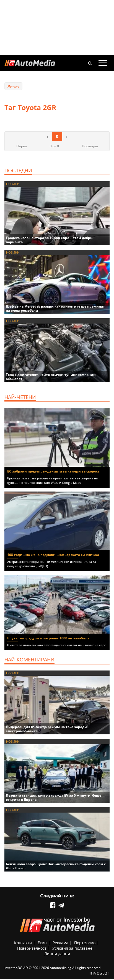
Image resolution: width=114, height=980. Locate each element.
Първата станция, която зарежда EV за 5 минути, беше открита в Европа (53, 797)
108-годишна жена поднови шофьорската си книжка (53, 554)
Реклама (60, 942)
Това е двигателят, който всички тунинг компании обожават (51, 376)
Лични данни (57, 953)
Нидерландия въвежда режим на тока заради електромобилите (46, 728)
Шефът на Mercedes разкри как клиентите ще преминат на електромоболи (55, 308)
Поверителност (31, 948)
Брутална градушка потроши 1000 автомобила (48, 638)
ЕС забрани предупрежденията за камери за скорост (53, 471)
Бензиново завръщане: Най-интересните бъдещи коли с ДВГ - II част (56, 866)
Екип (42, 942)
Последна (90, 146)
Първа (21, 146)
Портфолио (84, 942)
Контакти (23, 942)
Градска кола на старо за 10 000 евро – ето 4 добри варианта (49, 239)
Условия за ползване (72, 948)
